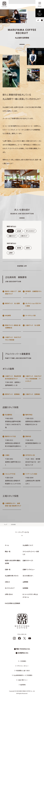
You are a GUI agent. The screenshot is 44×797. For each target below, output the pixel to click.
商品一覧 (7, 551)
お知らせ (7, 582)
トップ (5, 524)
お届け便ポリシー (23, 680)
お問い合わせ (9, 594)
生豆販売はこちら (23, 653)
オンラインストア (9, 588)
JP (41, 25)
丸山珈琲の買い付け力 (11, 576)
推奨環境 (22, 685)
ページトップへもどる (22, 532)
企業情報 (25, 582)
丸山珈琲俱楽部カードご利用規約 (22, 675)
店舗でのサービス (28, 560)
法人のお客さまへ (28, 576)
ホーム (7, 545)
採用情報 (13, 524)
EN (41, 29)
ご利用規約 (23, 661)
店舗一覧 (7, 569)
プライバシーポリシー (23, 666)
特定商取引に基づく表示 (23, 670)
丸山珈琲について (28, 545)
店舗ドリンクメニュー (29, 569)
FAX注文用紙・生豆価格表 (12, 603)
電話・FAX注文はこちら (23, 649)
